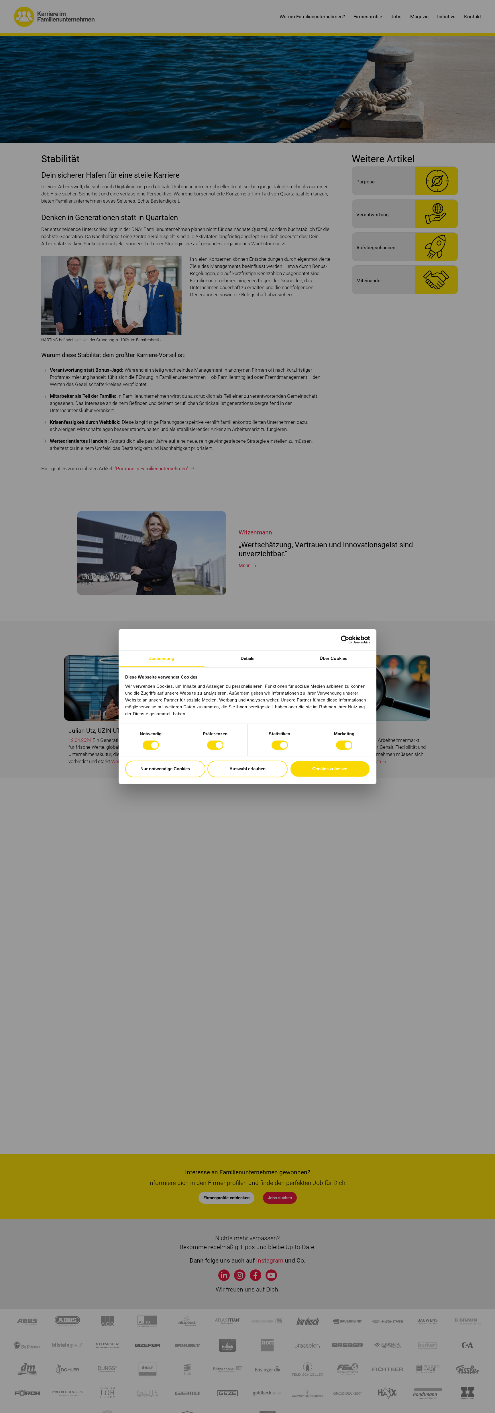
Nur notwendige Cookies (165, 769)
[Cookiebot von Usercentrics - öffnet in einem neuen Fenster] (345, 639)
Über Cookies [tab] (333, 658)
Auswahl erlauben (247, 769)
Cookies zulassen (329, 769)
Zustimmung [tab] (161, 658)
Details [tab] (248, 658)
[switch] (215, 745)
